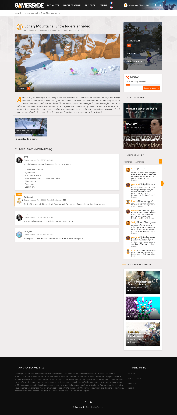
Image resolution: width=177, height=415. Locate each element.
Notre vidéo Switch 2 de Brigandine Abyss (139, 334)
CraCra (133, 169)
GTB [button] (64, 200)
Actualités (53, 5)
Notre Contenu (71, 5)
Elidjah (133, 201)
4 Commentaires (77, 30)
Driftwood (30, 30)
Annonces (140, 162)
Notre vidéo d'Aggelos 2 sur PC (142, 310)
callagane (28, 231)
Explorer (90, 5)
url (140, 218)
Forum (103, 5)
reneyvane (135, 184)
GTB (26, 157)
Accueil (18, 13)
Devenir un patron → (151, 88)
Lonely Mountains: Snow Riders (142, 32)
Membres (127, 162)
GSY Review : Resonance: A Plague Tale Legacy (140, 283)
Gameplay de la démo (27, 139)
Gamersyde (80, 407)
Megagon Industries (135, 56)
